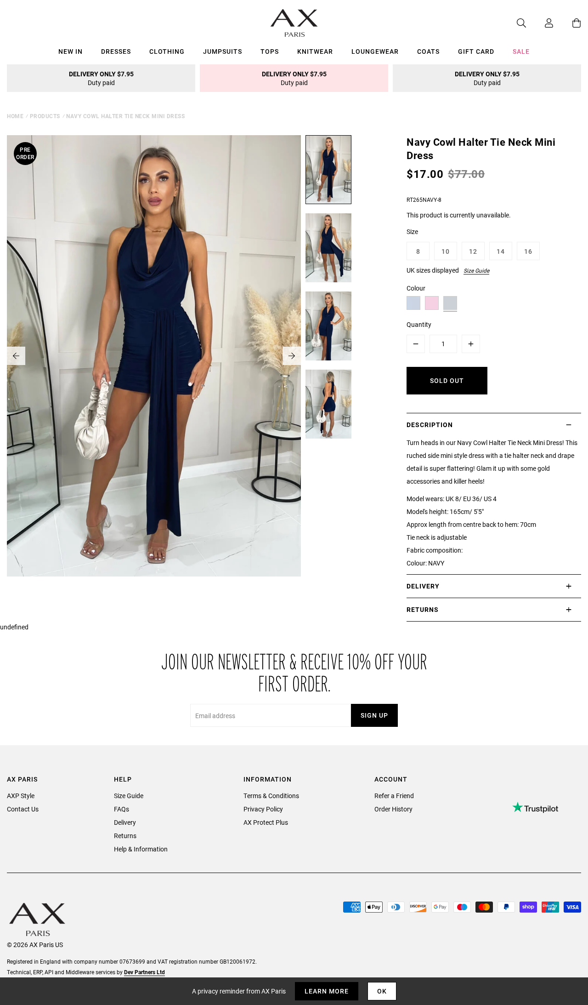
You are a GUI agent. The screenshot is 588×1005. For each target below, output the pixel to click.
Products (45, 116)
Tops (269, 51)
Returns (125, 835)
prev (16, 356)
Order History (393, 809)
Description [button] (430, 424)
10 (445, 251)
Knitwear (315, 51)
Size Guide (476, 270)
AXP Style (20, 795)
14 (501, 251)
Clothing (167, 51)
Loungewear (375, 51)
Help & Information (141, 849)
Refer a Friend (394, 795)
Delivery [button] (423, 586)
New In (70, 51)
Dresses (116, 51)
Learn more (327, 991)
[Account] (540, 23)
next (292, 356)
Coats (428, 51)
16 (528, 251)
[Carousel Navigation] (154, 356)
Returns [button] (423, 609)
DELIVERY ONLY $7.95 (101, 78)
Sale (521, 51)
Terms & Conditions (271, 795)
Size (412, 231)
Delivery (125, 822)
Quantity (419, 324)
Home (15, 116)
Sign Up (374, 715)
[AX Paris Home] (294, 23)
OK (382, 991)
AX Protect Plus (265, 822)
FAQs (121, 809)
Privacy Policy (263, 809)
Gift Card (476, 51)
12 (473, 251)
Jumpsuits (222, 51)
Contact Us (23, 809)
